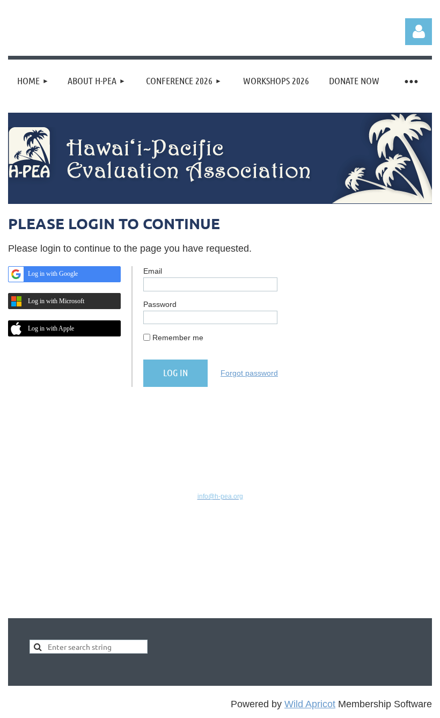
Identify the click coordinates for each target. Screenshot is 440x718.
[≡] (410, 81)
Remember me (177, 337)
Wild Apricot (309, 704)
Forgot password (249, 373)
